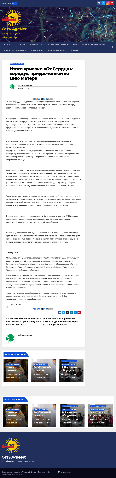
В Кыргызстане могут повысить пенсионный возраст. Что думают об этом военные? (23, 321)
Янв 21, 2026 (41, 419)
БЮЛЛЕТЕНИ (37, 50)
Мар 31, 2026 (13, 419)
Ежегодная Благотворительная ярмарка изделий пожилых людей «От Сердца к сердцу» (60, 321)
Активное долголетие (69, 361)
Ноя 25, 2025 (69, 419)
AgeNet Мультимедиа (15, 50)
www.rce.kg (19, 474)
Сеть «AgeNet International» (62, 44)
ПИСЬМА (75, 50)
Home (7, 44)
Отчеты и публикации (93, 44)
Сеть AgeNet (14, 28)
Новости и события (16, 63)
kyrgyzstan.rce (26, 85)
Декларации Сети (57, 50)
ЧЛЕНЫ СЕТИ (36, 44)
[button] (112, 47)
